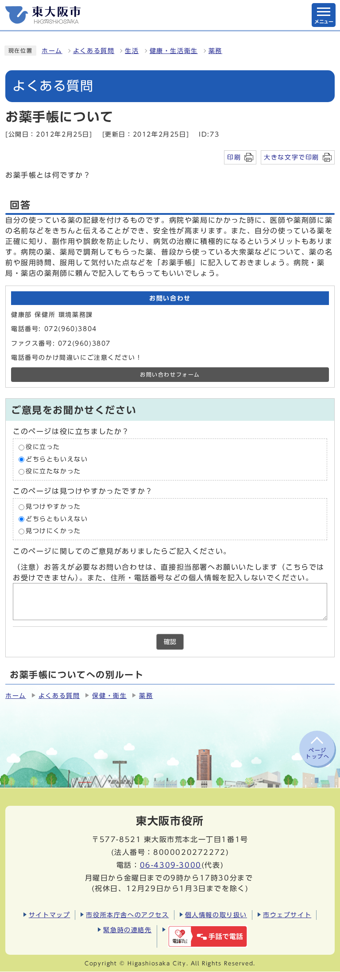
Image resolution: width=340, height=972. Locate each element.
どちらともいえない (57, 459)
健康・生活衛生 (174, 51)
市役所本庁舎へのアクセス (127, 914)
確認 (170, 642)
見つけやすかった (53, 506)
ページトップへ (317, 753)
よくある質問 (94, 51)
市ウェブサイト (287, 914)
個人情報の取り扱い (216, 914)
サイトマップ (49, 914)
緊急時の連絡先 (127, 929)
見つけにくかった (53, 531)
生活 (132, 51)
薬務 (215, 51)
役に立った (43, 447)
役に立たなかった (53, 472)
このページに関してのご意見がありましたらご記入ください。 (122, 551)
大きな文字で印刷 (291, 157)
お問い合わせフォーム (170, 374)
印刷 (234, 157)
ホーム (52, 51)
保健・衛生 (109, 696)
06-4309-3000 (170, 865)
